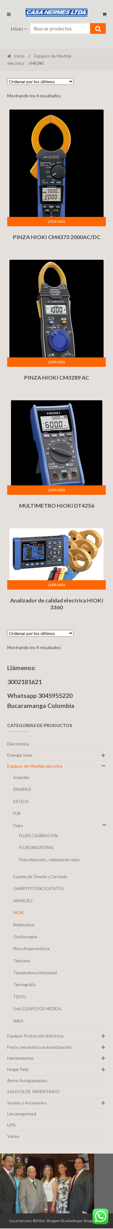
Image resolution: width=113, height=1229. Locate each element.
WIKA (18, 1021)
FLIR (17, 813)
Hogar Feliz (18, 1069)
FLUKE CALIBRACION (38, 835)
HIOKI (18, 912)
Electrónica (18, 743)
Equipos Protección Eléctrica (35, 1035)
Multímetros (24, 925)
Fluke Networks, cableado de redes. (50, 860)
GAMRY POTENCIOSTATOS (38, 888)
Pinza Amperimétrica (31, 948)
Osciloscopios (25, 937)
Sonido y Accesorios (27, 1102)
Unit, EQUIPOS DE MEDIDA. (37, 1008)
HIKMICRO (23, 901)
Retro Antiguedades (27, 1080)
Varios (13, 1136)
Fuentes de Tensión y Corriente (40, 876)
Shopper (53, 1220)
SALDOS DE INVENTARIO (33, 1091)
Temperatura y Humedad (35, 972)
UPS (11, 1125)
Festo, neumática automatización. (40, 1047)
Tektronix (21, 961)
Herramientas (20, 1058)
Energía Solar (20, 755)
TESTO (19, 997)
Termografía (24, 984)
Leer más (56, 221)
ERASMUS (22, 789)
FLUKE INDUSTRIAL (36, 847)
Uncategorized (21, 1113)
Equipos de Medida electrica (34, 766)
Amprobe (21, 777)
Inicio (19, 56)
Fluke (18, 825)
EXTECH (21, 801)
